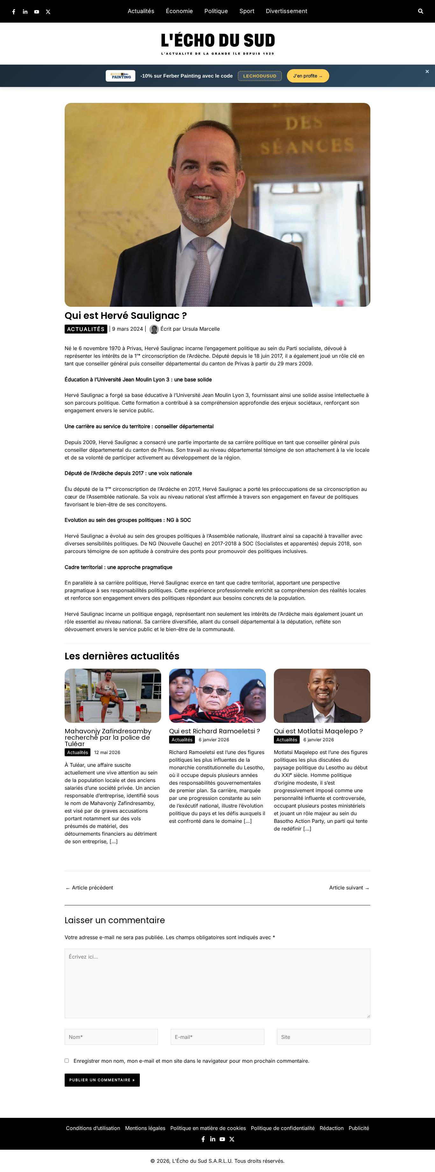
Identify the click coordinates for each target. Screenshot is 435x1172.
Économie (179, 11)
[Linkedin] (25, 11)
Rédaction (332, 1128)
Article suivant (349, 887)
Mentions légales (145, 1128)
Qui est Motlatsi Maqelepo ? (318, 731)
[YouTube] (36, 11)
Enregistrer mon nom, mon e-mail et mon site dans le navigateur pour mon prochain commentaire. (192, 1061)
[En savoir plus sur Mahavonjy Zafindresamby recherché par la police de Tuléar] (113, 695)
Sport (246, 11)
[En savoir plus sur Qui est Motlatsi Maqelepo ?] (322, 695)
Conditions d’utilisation (93, 1128)
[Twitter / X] (48, 11)
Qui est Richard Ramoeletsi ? (214, 731)
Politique (216, 11)
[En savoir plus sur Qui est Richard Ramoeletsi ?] (217, 695)
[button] (421, 11)
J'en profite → (308, 75)
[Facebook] (13, 11)
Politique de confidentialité (283, 1128)
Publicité (359, 1128)
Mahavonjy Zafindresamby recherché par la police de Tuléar (108, 737)
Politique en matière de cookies (208, 1128)
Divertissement (286, 11)
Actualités (141, 11)
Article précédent (89, 887)
